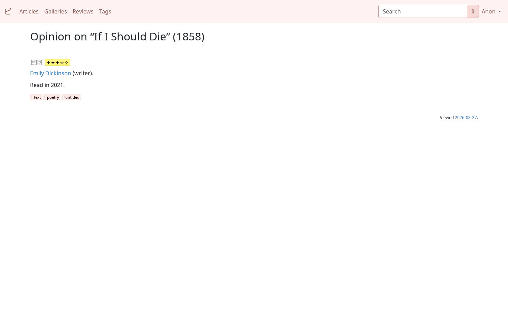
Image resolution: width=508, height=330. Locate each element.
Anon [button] (489, 11)
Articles (29, 11)
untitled (72, 97)
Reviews (83, 11)
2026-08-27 (466, 117)
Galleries (55, 11)
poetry (53, 97)
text (37, 97)
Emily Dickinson (50, 73)
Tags (105, 11)
